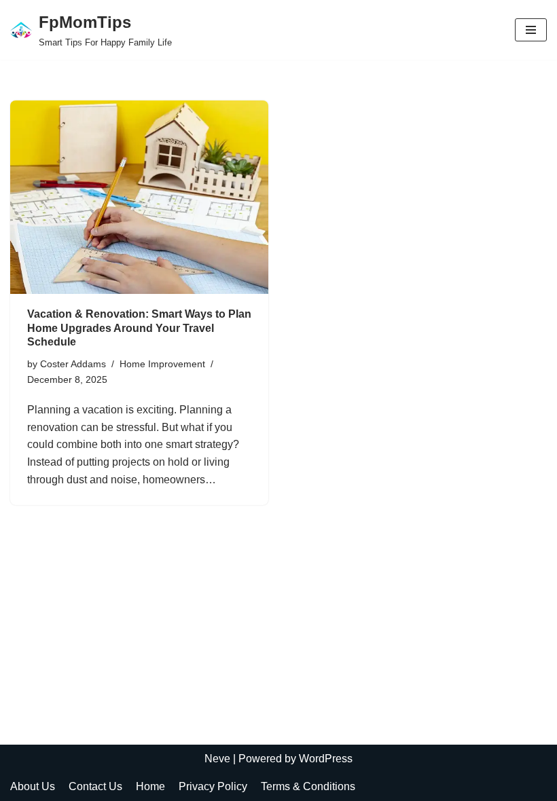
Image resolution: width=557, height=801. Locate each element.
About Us (32, 786)
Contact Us (95, 786)
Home (150, 786)
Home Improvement (162, 363)
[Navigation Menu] (531, 29)
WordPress (326, 758)
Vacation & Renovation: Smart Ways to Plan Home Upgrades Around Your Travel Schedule (139, 328)
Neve (217, 758)
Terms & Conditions (308, 786)
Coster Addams (73, 363)
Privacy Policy (213, 786)
